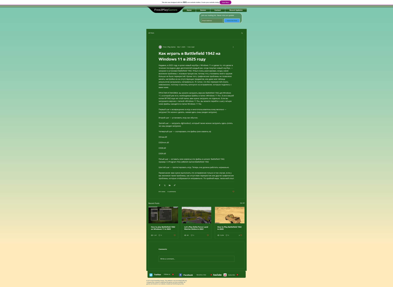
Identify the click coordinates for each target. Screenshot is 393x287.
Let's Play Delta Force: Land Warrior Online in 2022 (196, 228)
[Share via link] (175, 185)
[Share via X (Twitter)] (165, 185)
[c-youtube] (225, 274)
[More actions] (233, 47)
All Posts (151, 33)
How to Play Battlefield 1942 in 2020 (229, 228)
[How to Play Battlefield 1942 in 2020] (229, 215)
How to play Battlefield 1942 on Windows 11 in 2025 (163, 228)
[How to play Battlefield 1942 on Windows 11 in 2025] (163, 215)
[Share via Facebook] (160, 185)
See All (242, 203)
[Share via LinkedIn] (170, 185)
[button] (242, 33)
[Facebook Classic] (180, 274)
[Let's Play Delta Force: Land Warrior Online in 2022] (196, 215)
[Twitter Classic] (150, 274)
